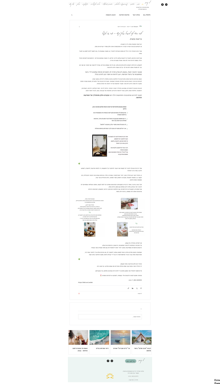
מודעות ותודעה (124, 15)
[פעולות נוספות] (79, 27)
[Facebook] (162, 4)
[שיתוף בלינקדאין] (132, 288)
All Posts (146, 15)
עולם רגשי (136, 15)
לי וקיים (141, 360)
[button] (72, 15)
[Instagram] (166, 4)
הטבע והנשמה (111, 15)
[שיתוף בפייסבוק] (141, 288)
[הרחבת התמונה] (130, 217)
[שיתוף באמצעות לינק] (128, 288)
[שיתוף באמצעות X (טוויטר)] (137, 288)
